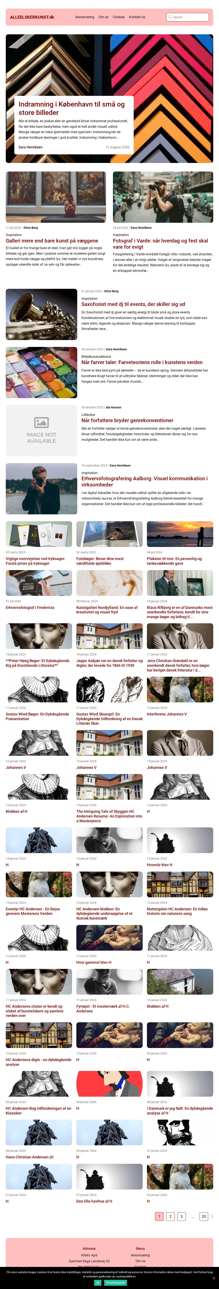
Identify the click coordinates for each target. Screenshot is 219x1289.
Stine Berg (31, 227)
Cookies (119, 17)
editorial (105, 357)
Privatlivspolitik (115, 1282)
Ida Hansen (113, 407)
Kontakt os (137, 17)
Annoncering (84, 17)
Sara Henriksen (30, 147)
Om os (103, 17)
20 (204, 1216)
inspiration (14, 235)
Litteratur (88, 415)
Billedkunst (89, 357)
